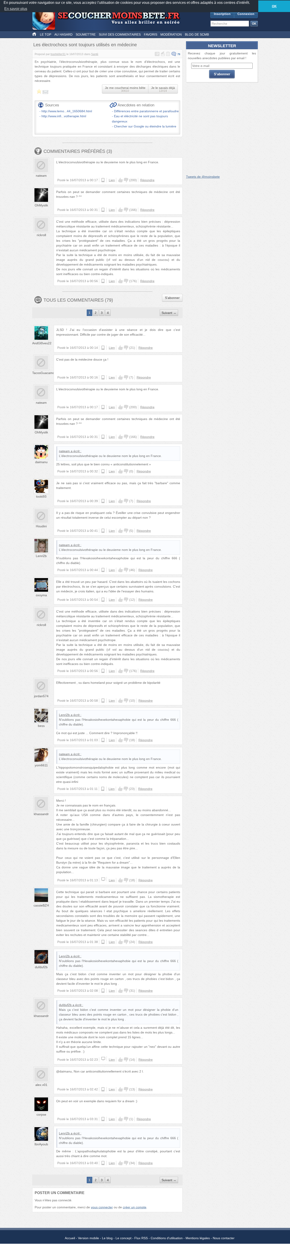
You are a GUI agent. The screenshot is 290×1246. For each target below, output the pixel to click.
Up (120, 180)
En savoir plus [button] (15, 9)
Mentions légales (198, 1238)
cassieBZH (41, 905)
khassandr (41, 814)
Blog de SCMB (197, 34)
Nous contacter (223, 1238)
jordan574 (41, 696)
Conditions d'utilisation (167, 1238)
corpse (41, 1114)
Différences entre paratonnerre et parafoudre (146, 111)
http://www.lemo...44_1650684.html (66, 111)
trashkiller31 (58, 54)
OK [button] (274, 6)
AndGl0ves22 (41, 343)
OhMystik (41, 205)
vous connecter (102, 1207)
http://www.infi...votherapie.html (63, 116)
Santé (94, 54)
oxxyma (41, 595)
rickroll (41, 235)
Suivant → (169, 313)
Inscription (222, 14)
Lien (112, 180)
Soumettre (86, 34)
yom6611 (41, 765)
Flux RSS (141, 1238)
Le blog (107, 1238)
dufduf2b (41, 967)
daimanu (41, 462)
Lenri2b (41, 556)
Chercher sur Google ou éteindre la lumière (145, 126)
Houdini (41, 526)
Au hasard (63, 34)
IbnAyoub (41, 1144)
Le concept (123, 1238)
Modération (171, 34)
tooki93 (41, 496)
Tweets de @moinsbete (203, 176)
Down (126, 180)
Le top (45, 34)
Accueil (70, 1238)
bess (41, 726)
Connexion (245, 14)
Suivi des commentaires (120, 34)
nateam (41, 175)
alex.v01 (41, 1085)
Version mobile (88, 1238)
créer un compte (134, 1207)
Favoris (150, 34)
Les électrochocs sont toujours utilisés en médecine (85, 44)
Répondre (147, 180)
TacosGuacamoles (45, 373)
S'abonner (172, 298)
